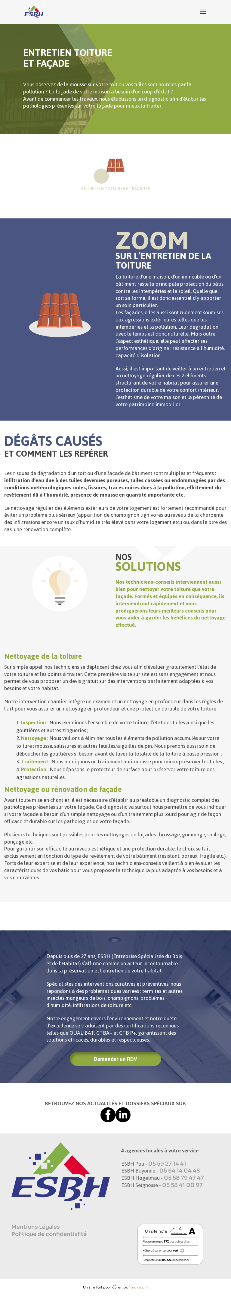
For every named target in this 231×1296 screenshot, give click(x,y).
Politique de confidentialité (49, 1234)
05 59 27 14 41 (167, 1164)
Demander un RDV (115, 1059)
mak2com (139, 1287)
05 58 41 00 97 (182, 1185)
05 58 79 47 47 (184, 1178)
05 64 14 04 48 (179, 1170)
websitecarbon (179, 1233)
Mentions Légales (35, 1227)
